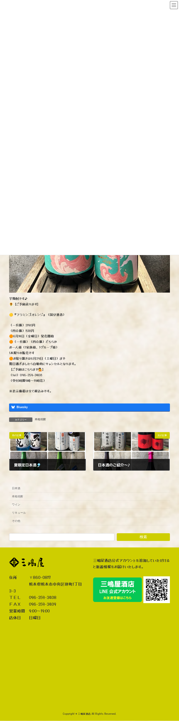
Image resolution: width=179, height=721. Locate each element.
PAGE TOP (170, 694)
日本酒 (16, 488)
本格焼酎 (40, 419)
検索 (143, 537)
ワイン (16, 504)
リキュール (19, 512)
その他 (16, 521)
